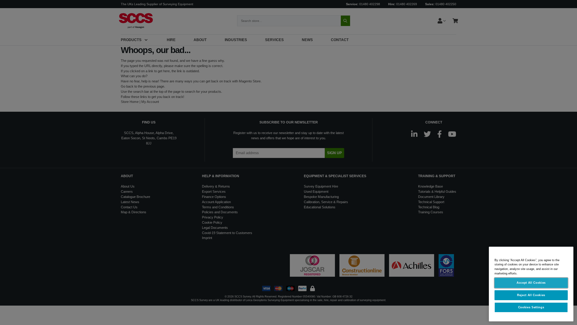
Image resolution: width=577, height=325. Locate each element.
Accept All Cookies (531, 283)
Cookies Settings (531, 307)
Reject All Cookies (531, 295)
